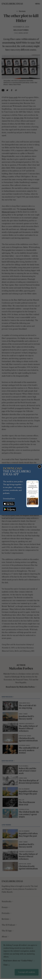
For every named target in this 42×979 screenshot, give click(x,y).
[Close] (39, 466)
